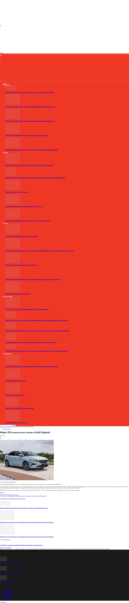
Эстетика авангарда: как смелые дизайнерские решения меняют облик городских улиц (31, 342)
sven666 (2, 547)
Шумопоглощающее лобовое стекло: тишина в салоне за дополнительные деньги (29, 92)
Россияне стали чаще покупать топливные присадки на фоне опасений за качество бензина (26, 522)
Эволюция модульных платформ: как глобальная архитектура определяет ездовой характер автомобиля (36, 351)
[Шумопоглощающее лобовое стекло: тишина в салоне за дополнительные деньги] (10, 89)
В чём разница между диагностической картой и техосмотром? (13, 563)
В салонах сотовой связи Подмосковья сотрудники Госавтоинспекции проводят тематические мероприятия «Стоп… (40, 251)
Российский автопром (7, 353)
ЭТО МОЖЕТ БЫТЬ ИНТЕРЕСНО (8, 498)
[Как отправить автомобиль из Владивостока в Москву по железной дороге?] (12, 218)
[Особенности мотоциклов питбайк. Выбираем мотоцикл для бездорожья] (12, 306)
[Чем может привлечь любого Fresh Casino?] (12, 291)
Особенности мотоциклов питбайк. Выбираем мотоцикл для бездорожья (27, 309)
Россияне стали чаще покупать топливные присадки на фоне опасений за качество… (30, 106)
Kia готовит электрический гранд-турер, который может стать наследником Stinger (27, 496)
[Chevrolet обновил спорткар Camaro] (3, 579)
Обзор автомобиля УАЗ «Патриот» (15, 381)
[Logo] (64, 81)
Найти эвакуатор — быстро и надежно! (17, 192)
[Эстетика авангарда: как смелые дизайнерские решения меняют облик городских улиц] (10, 339)
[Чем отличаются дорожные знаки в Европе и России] (12, 262)
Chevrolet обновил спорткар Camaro (8, 581)
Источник (2, 492)
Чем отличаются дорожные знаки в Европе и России (20, 265)
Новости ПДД (5, 223)
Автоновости (5, 152)
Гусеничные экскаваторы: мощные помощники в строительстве (24, 206)
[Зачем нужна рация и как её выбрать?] (12, 420)
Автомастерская (6, 84)
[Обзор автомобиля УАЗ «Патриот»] (12, 378)
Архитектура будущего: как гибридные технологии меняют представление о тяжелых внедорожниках (35, 177)
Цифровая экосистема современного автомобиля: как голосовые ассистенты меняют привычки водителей (37, 331)
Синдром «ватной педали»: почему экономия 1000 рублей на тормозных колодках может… (32, 366)
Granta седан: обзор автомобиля (15, 395)
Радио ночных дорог (13, 494)
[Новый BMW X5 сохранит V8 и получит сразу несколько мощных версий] (12, 132)
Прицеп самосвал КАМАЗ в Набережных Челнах (19, 408)
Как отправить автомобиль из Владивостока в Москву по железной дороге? (27, 221)
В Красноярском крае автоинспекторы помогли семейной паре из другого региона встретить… (33, 279)
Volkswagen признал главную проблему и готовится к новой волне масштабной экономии (31, 149)
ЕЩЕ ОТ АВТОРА (21, 498)
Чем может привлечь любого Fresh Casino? (18, 294)
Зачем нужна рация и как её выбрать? (16, 422)
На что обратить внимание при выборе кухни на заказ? (21, 236)
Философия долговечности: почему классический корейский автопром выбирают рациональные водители (36, 320)
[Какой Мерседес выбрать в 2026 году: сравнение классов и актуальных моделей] (12, 162)
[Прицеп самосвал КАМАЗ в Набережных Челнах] (12, 405)
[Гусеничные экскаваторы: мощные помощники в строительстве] (12, 203)
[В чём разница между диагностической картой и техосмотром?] (3, 560)
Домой (1, 426)
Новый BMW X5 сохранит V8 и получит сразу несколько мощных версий (26, 135)
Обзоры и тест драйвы (7, 296)
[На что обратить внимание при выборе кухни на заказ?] (12, 233)
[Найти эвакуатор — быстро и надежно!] (12, 189)
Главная (4, 83)
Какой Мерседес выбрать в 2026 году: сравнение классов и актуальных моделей (29, 165)
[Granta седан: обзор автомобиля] (12, 392)
